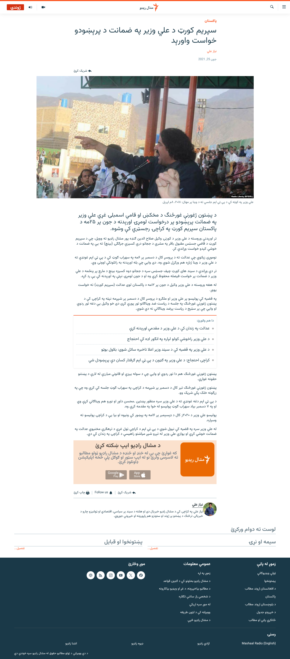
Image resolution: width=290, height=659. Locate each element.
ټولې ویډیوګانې (266, 573)
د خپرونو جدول (266, 612)
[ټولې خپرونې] (30, 7)
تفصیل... (153, 548)
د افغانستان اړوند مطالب (260, 589)
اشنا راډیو (71, 644)
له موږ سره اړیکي (199, 604)
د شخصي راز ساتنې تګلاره (194, 597)
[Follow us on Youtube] (121, 575)
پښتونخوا (270, 581)
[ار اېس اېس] (101, 575)
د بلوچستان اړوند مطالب (260, 604)
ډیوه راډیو (137, 644)
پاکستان (211, 21)
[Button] (83, 71)
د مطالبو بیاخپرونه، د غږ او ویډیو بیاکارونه (184, 589)
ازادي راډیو (203, 644)
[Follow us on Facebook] (141, 575)
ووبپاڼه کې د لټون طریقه (195, 612)
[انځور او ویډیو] (43, 7)
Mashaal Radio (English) (259, 644)
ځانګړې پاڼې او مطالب (262, 620)
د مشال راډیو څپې (199, 620)
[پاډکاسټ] (91, 575)
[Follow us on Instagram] (111, 575)
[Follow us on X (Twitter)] (131, 575)
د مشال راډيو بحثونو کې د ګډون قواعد (186, 581)
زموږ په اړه (204, 573)
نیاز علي (212, 51)
